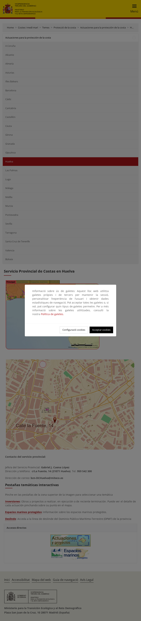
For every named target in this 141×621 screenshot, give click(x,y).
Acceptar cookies (101, 329)
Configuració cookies (73, 329)
